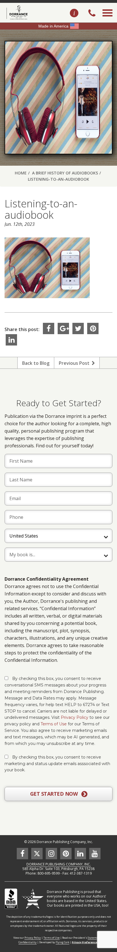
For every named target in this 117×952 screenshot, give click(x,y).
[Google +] (63, 328)
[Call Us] (91, 13)
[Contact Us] (74, 13)
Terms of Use (54, 723)
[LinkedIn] (11, 340)
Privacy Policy (74, 717)
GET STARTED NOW (54, 793)
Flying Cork (62, 942)
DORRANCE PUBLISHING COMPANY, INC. (58, 864)
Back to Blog (35, 363)
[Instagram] (51, 853)
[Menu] (107, 19)
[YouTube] (95, 853)
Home (21, 173)
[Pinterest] (93, 328)
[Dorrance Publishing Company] (16, 12)
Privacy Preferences (85, 942)
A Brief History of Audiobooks (65, 173)
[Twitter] (78, 328)
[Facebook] (48, 328)
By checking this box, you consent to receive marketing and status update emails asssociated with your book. (57, 764)
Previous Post (75, 363)
